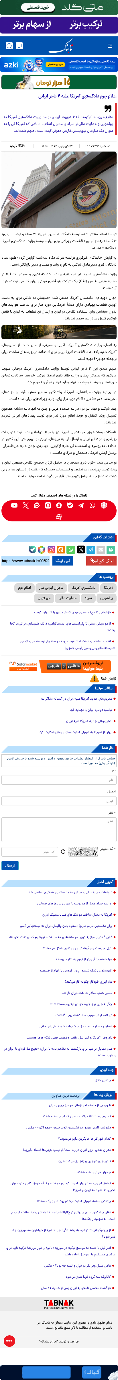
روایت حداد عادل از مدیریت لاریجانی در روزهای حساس (74, 903)
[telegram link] (81, 505)
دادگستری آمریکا (84, 588)
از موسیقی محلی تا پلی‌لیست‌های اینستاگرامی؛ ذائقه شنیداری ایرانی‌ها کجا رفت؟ (62, 627)
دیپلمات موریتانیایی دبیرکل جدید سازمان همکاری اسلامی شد (70, 892)
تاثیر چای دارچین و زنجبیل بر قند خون (84, 1161)
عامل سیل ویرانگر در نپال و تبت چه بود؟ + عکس (77, 1266)
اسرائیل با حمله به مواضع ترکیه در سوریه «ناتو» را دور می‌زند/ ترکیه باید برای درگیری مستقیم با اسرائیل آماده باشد (60, 1251)
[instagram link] (48, 505)
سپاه (88, 598)
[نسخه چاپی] (111, 550)
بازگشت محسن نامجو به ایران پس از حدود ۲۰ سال (76, 1288)
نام (114, 770)
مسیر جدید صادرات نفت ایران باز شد (87, 993)
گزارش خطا (109, 679)
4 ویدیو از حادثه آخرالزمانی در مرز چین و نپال (80, 1105)
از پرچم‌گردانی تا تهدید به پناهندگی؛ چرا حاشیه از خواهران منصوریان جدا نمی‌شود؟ (63, 1234)
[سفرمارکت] (59, 666)
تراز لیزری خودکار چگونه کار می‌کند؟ (88, 982)
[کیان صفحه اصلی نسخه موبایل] (59, 1372)
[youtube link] (14, 505)
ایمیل (111, 791)
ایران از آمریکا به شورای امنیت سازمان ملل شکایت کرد (76, 732)
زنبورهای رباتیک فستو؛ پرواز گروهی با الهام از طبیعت (76, 970)
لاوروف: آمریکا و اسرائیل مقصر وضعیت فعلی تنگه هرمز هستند (69, 1038)
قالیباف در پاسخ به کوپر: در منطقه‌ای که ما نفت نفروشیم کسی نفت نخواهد (60, 937)
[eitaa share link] (60, 550)
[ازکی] (59, 64)
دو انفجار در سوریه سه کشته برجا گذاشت (84, 1015)
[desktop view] (19, 45)
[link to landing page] (60, 46)
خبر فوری (44, 598)
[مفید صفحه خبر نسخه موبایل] (59, 25)
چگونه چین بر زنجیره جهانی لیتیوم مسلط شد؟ (81, 1004)
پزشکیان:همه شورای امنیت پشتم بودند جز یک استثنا (74, 1201)
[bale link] (70, 505)
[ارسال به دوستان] (101, 550)
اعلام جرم (24, 588)
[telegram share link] (90, 550)
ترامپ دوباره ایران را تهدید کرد (91, 710)
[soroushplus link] (59, 505)
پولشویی (106, 598)
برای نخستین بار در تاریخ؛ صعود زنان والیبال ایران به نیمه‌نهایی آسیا (66, 926)
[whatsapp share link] (70, 550)
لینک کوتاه (104, 560)
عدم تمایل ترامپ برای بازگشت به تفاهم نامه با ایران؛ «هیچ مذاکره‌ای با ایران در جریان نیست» (60, 1052)
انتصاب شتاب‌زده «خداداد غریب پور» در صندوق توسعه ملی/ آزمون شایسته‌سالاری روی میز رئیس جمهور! (67, 645)
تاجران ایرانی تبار (51, 588)
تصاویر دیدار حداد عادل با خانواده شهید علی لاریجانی (76, 1026)
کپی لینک (63, 561)
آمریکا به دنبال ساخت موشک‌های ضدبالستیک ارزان (77, 915)
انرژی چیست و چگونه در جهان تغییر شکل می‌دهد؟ (77, 948)
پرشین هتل (103, 1080)
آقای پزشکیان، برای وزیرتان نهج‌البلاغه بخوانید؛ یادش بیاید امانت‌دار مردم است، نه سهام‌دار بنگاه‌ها (63, 1216)
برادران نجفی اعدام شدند (94, 1172)
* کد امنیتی (108, 849)
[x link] (25, 505)
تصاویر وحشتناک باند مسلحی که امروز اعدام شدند (76, 1116)
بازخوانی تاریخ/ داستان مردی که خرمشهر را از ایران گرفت (72, 612)
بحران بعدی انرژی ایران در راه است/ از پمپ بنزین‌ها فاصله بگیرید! (67, 1150)
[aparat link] (59, 516)
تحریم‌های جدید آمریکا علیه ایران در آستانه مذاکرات (76, 699)
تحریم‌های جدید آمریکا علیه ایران (89, 721)
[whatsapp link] (92, 505)
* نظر (112, 813)
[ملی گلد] (59, 7)
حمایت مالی (67, 598)
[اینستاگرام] (50, 549)
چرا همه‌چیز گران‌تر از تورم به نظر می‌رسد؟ (84, 959)
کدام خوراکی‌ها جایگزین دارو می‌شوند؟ (84, 1139)
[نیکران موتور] (59, 332)
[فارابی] (59, 82)
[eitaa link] (36, 505)
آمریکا (108, 588)
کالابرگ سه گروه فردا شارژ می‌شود (88, 1277)
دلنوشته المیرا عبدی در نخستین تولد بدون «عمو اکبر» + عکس (68, 1127)
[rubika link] (103, 505)
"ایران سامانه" (48, 1341)
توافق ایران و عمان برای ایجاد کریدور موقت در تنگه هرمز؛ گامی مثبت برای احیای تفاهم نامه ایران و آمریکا (63, 1187)
